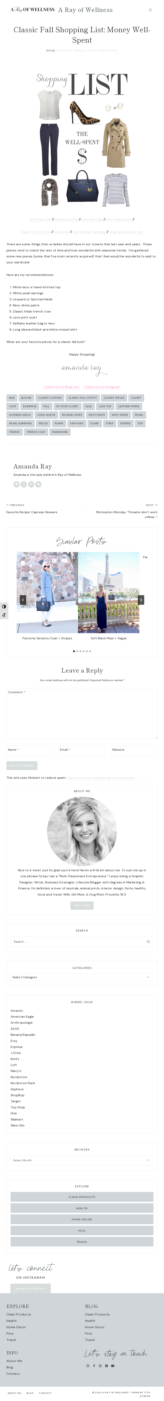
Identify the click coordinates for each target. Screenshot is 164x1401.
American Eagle (22, 1016)
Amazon (17, 1011)
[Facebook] (94, 1366)
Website (118, 750)
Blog (9, 1367)
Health (82, 1208)
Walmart (17, 1119)
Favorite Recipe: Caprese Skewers (31, 508)
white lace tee (40, 219)
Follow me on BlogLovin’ (62, 387)
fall (46, 406)
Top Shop (18, 1107)
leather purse (128, 406)
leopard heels (20, 414)
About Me (14, 1361)
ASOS (15, 1029)
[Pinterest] (100, 1366)
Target (16, 1101)
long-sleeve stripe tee (126, 232)
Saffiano (77, 423)
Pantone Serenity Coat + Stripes (47, 638)
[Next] (141, 600)
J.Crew (16, 1053)
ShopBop (17, 1095)
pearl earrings (92, 219)
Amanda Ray (32, 465)
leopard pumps (66, 219)
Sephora (17, 1089)
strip (109, 423)
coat (12, 406)
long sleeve (46, 414)
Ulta (14, 1113)
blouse (26, 397)
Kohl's (15, 1059)
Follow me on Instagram (102, 387)
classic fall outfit (82, 397)
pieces (43, 423)
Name (13, 750)
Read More (82, 905)
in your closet (67, 406)
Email (65, 750)
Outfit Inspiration (102, 50)
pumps (59, 423)
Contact (13, 1374)
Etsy (14, 1041)
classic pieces (114, 397)
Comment (16, 692)
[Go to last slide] (23, 600)
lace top (105, 406)
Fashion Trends (72, 50)
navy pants (97, 414)
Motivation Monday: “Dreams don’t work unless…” (127, 511)
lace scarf (61, 232)
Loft (14, 1065)
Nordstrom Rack (23, 1083)
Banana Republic (23, 1035)
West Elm (18, 1125)
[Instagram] (88, 1366)
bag (12, 397)
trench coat (36, 431)
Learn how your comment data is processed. (101, 778)
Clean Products (82, 1196)
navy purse (120, 414)
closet (136, 397)
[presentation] (47, 592)
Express (17, 1047)
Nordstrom (19, 1077)
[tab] (74, 651)
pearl (139, 414)
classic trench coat (35, 232)
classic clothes (50, 397)
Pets (81, 1230)
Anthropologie (22, 1022)
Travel (82, 1241)
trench (14, 431)
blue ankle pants (118, 219)
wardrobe (60, 431)
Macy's (16, 1071)
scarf (94, 423)
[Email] (113, 1366)
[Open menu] (150, 10)
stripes (125, 423)
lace (88, 406)
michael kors (72, 414)
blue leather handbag (89, 232)
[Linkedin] (106, 1366)
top (140, 423)
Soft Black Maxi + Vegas (109, 638)
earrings (30, 406)
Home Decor (82, 1219)
